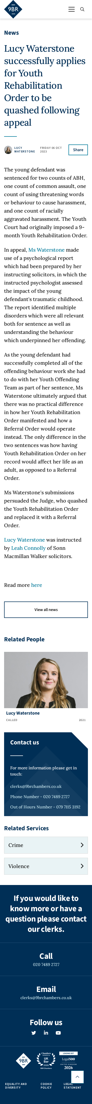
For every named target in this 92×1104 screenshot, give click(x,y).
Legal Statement (73, 1086)
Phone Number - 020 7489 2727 (40, 796)
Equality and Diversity (16, 1086)
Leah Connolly (28, 548)
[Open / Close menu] (71, 9)
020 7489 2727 (46, 964)
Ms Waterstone (46, 250)
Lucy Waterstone (24, 539)
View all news (46, 610)
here (36, 585)
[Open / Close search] (82, 9)
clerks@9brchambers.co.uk (36, 786)
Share (78, 150)
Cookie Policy (46, 1086)
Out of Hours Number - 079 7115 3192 (45, 806)
